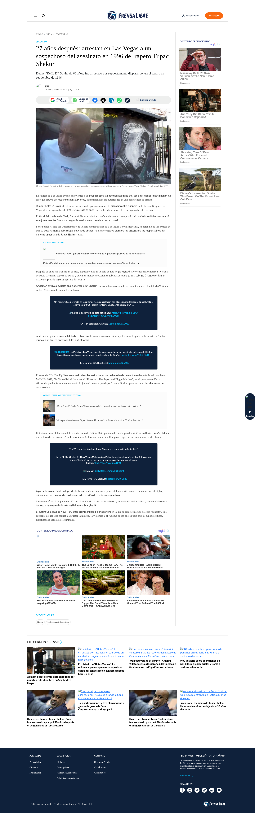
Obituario (34, 767)
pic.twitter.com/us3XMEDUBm (103, 315)
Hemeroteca (35, 772)
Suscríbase (214, 15)
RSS (91, 804)
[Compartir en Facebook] (95, 100)
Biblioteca (61, 762)
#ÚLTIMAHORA (61, 352)
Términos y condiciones (64, 804)
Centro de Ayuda (102, 762)
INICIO (39, 34)
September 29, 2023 (118, 323)
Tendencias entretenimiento (57, 622)
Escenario (62, 34)
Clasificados (100, 772)
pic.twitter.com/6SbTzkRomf (109, 470)
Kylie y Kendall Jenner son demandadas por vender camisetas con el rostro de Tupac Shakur (89, 263)
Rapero (40, 622)
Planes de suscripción (67, 772)
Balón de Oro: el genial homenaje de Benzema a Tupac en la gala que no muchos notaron (100, 253)
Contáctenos (100, 767)
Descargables (63, 767)
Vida (49, 34)
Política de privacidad (41, 804)
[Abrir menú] (35, 16)
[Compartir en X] (103, 100)
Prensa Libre (35, 762)
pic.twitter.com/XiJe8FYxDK (136, 355)
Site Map (82, 804)
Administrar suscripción (68, 778)
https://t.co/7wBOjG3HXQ (107, 462)
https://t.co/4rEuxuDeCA (125, 312)
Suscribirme (185, 775)
